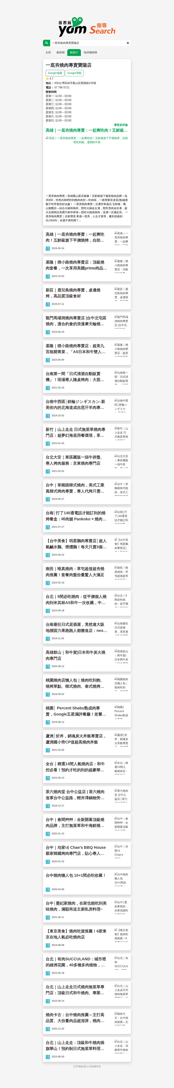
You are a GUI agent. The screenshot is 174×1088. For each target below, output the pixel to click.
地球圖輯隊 (90, 52)
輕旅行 (74, 52)
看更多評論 (121, 124)
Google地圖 (55, 73)
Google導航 (74, 73)
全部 (48, 52)
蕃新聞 (60, 52)
